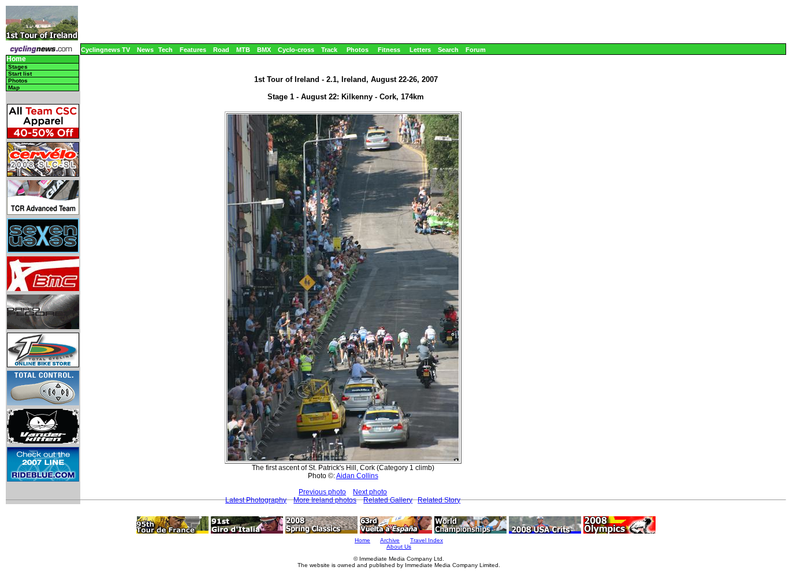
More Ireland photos (324, 500)
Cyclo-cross (296, 49)
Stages (18, 67)
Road (221, 49)
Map (14, 87)
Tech (165, 49)
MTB (243, 49)
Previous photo (322, 492)
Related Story (439, 500)
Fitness (389, 49)
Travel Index (426, 540)
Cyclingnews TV (105, 49)
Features (193, 49)
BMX (264, 49)
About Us (398, 546)
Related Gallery (387, 500)
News (145, 49)
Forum (476, 49)
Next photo (370, 492)
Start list (20, 73)
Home (16, 59)
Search (448, 49)
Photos (358, 49)
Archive (390, 540)
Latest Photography (255, 500)
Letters (420, 49)
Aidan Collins (357, 476)
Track (329, 49)
